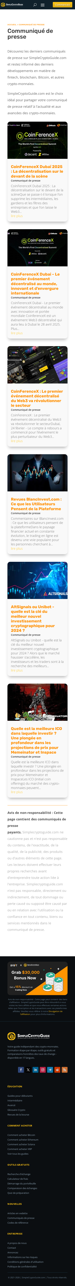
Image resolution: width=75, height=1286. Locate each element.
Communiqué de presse (25, 180)
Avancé (11, 1105)
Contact (11, 1247)
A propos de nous (17, 1243)
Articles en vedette (17, 1213)
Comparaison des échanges (22, 1188)
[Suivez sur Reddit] (57, 1070)
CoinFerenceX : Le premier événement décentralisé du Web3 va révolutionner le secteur (37, 398)
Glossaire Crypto (16, 1109)
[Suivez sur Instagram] (43, 1070)
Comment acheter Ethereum (22, 1139)
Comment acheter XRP (19, 1149)
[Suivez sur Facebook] (21, 1070)
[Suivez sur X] (28, 1070)
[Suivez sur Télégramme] (50, 1070)
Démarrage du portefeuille (21, 1183)
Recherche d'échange (18, 1174)
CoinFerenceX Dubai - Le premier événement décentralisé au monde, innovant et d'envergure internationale (35, 284)
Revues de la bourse (18, 1114)
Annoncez (12, 1252)
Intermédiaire (14, 1100)
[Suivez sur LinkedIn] (35, 1070)
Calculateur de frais (17, 1178)
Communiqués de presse (20, 1218)
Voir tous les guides (17, 1153)
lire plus (17, 216)
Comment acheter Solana (21, 1144)
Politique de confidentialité (22, 1266)
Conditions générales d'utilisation (25, 1261)
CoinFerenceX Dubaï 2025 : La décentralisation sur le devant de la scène (37, 171)
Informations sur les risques (22, 1257)
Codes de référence (17, 1222)
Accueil (12, 25)
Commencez (62, 4)
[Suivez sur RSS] (65, 1070)
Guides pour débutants (20, 1095)
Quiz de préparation (18, 1193)
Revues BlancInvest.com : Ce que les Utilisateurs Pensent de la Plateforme (36, 504)
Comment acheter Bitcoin (21, 1135)
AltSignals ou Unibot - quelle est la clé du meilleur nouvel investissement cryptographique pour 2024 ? (33, 618)
